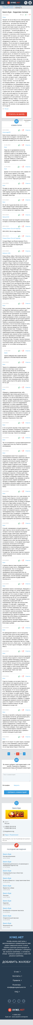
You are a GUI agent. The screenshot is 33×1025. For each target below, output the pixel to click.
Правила (16, 980)
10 (14, 754)
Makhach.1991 (6, 253)
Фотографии (6, 785)
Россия (6, 108)
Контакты (16, 976)
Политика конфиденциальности (16, 986)
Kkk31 (6, 353)
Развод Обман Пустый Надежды (11, 228)
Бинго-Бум (7, 854)
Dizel (5, 147)
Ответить (27, 130)
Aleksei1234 (6, 217)
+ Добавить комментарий (16, 792)
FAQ (16, 992)
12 (20, 754)
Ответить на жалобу (16, 114)
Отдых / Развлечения (11, 835)
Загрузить (16, 785)
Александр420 (6, 132)
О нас (16, 972)
